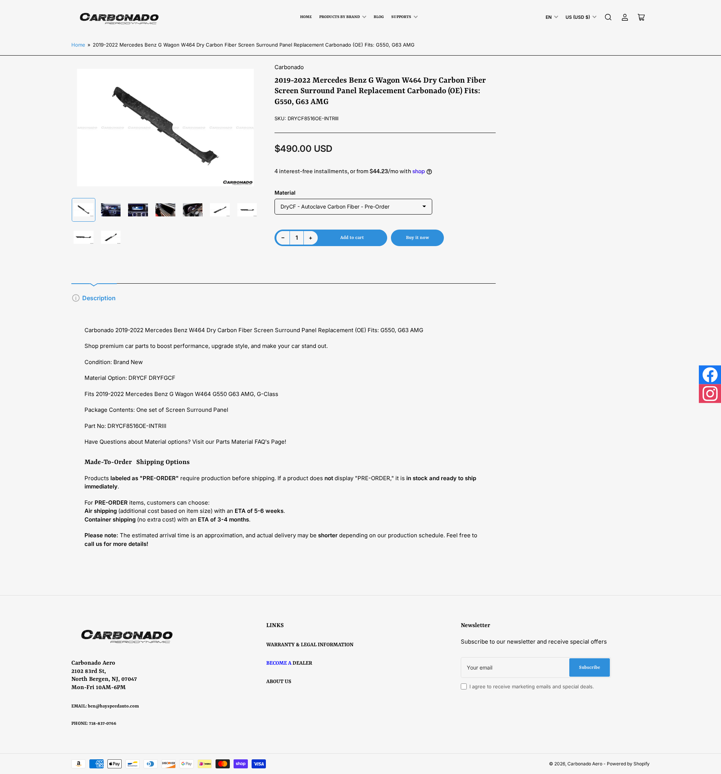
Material (285, 192)
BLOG (379, 17)
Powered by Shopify (628, 763)
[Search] (608, 17)
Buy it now (417, 237)
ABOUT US (278, 682)
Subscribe (589, 667)
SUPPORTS (401, 17)
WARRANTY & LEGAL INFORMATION (309, 645)
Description (99, 298)
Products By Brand (339, 17)
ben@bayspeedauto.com (113, 706)
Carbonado (289, 67)
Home (306, 17)
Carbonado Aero (584, 763)
